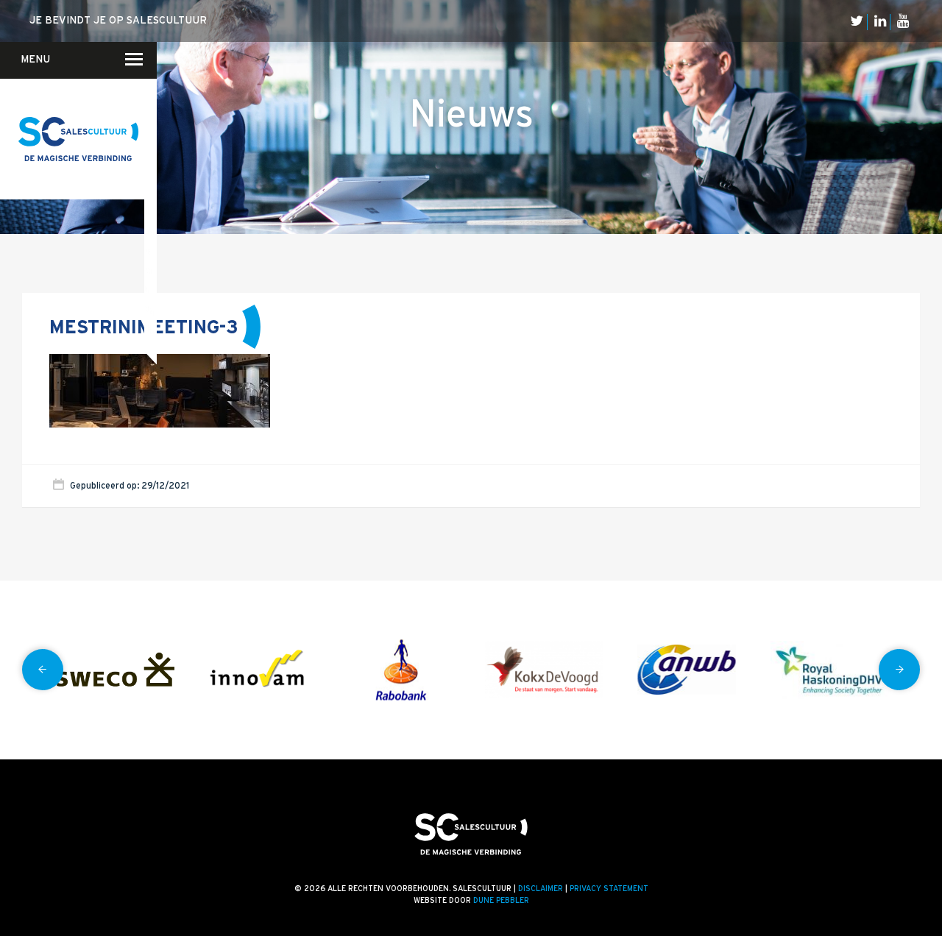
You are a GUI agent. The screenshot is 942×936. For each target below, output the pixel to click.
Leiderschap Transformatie (150, 211)
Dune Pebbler (501, 900)
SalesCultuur (150, 309)
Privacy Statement (609, 889)
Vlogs (154, 130)
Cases (154, 150)
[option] (115, 670)
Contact (147, 114)
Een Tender (149, 171)
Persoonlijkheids (150, 329)
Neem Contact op (148, 68)
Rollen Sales (148, 250)
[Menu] (125, 59)
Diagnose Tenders (150, 151)
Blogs (154, 110)
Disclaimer (540, 889)
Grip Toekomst (149, 191)
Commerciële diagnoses (150, 112)
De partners (153, 170)
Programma (150, 230)
